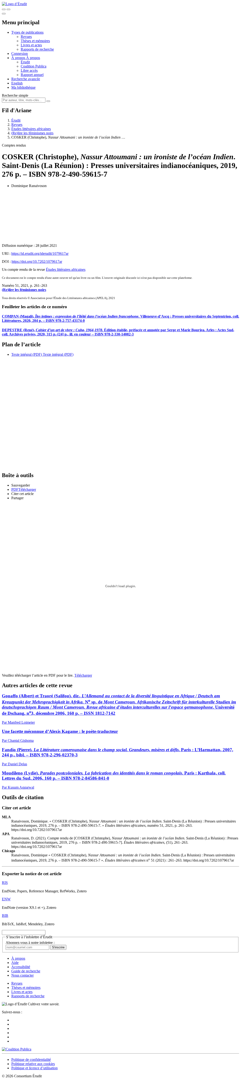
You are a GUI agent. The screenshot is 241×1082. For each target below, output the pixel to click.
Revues (26, 37)
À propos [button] (18, 58)
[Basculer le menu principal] (4, 13)
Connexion (19, 54)
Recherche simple (15, 95)
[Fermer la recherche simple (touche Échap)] (8, 9)
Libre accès (29, 70)
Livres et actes (31, 45)
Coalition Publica (33, 66)
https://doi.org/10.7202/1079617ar (37, 262)
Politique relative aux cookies (33, 1064)
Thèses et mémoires (35, 41)
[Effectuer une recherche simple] (4, 9)
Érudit (25, 62)
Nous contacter (22, 975)
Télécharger (83, 675)
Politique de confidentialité (31, 1060)
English (17, 83)
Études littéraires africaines (31, 129)
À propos (33, 58)
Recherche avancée (25, 79)
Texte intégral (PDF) (26, 354)
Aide (15, 963)
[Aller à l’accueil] (14, 4)
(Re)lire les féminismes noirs (32, 133)
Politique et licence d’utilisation (34, 1068)
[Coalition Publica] (16, 1049)
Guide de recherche (25, 971)
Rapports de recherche (37, 49)
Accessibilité (20, 967)
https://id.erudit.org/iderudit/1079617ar (39, 254)
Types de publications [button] (27, 32)
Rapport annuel (32, 75)
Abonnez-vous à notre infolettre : (30, 943)
